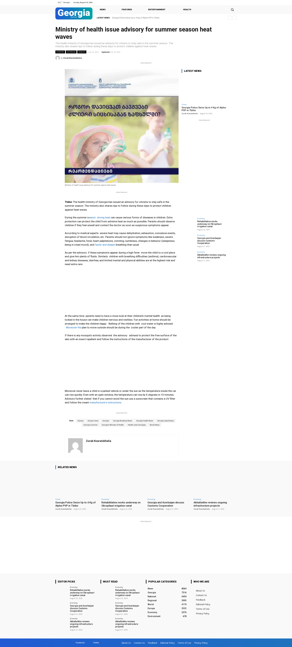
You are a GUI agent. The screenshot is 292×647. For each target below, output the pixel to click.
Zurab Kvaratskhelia (72, 58)
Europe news (93, 421)
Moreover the (73, 327)
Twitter (96, 643)
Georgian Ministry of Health (113, 425)
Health (81, 52)
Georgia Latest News (165, 421)
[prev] (230, 18)
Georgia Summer (90, 425)
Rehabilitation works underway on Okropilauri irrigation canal (209, 224)
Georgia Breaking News (122, 421)
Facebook (80, 643)
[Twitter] (235, 2)
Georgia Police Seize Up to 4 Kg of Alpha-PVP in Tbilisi (135, 18)
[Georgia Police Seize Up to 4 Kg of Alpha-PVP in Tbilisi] (204, 89)
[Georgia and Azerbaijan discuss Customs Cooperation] (188, 241)
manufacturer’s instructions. (106, 402)
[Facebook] (231, 2)
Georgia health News (144, 421)
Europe (60, 52)
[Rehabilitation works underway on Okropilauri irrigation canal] (188, 224)
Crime (184, 104)
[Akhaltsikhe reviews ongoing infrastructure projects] (188, 258)
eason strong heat (99, 217)
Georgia (71, 52)
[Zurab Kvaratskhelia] (58, 58)
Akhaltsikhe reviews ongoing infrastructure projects (211, 256)
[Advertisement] (122, 291)
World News (154, 425)
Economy (201, 218)
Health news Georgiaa (137, 425)
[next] (235, 18)
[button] (232, 9)
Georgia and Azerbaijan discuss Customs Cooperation (209, 241)
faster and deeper (105, 244)
